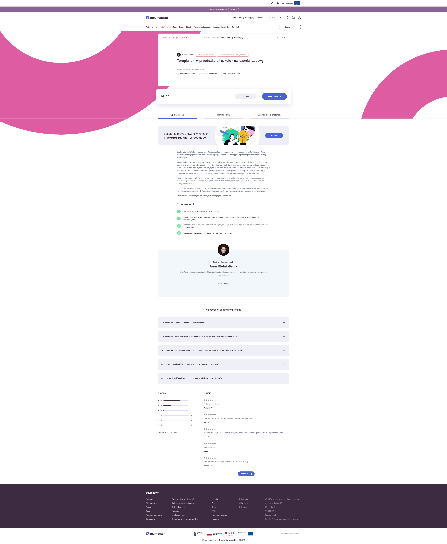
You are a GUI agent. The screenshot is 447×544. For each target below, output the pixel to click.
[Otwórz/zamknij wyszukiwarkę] (287, 17)
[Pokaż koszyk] (293, 17)
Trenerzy (260, 18)
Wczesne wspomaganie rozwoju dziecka (233, 55)
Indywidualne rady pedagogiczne (184, 503)
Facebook (245, 499)
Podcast (244, 507)
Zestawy (173, 27)
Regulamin (216, 519)
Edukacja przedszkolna (206, 55)
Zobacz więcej (223, 283)
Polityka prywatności (219, 515)
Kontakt (215, 499)
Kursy (181, 27)
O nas (274, 18)
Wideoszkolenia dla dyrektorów (183, 499)
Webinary (149, 27)
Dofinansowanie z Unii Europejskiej (185, 519)
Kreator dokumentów (221, 27)
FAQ (280, 18)
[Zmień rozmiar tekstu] (278, 3)
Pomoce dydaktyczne (202, 27)
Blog (268, 18)
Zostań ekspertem (179, 515)
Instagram (245, 503)
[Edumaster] (157, 17)
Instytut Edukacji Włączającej (243, 18)
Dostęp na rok (290, 27)
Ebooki (188, 27)
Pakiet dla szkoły (178, 507)
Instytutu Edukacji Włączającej (231, 38)
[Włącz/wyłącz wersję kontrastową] (272, 3)
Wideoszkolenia (162, 27)
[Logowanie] (299, 17)
